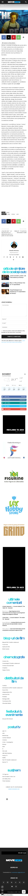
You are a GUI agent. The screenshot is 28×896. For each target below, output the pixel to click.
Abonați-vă (22, 409)
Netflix (4, 757)
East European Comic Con (8, 776)
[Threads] (14, 260)
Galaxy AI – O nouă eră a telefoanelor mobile (20, 231)
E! (2, 748)
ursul (18, 214)
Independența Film (7, 692)
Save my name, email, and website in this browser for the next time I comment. (13, 331)
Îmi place (23, 396)
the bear (13, 214)
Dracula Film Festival (7, 719)
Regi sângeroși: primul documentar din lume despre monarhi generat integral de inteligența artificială (13, 613)
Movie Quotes (5, 649)
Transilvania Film (6, 701)
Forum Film (5, 690)
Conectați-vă (22, 399)
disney (8, 214)
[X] (8, 37)
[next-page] (5, 297)
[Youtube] (23, 257)
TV (5, 5)
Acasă (2, 5)
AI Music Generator (6, 606)
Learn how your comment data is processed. (13, 341)
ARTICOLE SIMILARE (14, 268)
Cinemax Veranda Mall (8, 665)
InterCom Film (5, 694)
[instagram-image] (7, 799)
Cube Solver (5, 617)
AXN (3, 733)
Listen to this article (9, 43)
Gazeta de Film (6, 646)
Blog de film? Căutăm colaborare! (10, 642)
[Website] (20, 257)
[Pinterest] (13, 37)
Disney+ (7, 212)
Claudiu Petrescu (14, 250)
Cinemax (4, 740)
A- (2, 893)
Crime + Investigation (7, 742)
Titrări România (6, 781)
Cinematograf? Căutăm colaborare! (11, 663)
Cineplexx (4, 668)
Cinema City (5, 661)
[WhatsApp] (18, 37)
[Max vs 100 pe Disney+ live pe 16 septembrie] (5, 284)
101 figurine (5, 774)
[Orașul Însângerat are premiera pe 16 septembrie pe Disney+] (5, 291)
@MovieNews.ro (14, 789)
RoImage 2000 (5, 699)
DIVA (3, 746)
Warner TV (5, 762)
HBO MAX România (7, 753)
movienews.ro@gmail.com (18, 872)
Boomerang (5, 735)
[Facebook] (3, 37)
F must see (5, 644)
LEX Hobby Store (6, 778)
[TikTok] (14, 257)
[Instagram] (7, 257)
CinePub (4, 685)
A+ (2, 887)
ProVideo (4, 696)
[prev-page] (2, 297)
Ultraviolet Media (6, 703)
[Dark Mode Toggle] (24, 892)
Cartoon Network (6, 737)
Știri (3, 19)
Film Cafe (4, 751)
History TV (4, 755)
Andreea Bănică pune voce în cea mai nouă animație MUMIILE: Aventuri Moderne (13, 624)
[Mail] (11, 257)
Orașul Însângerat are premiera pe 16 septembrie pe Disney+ (17, 291)
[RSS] (11, 882)
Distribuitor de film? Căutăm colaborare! (12, 687)
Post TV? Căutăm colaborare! (9, 760)
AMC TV (4, 731)
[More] (23, 37)
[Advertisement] (14, 199)
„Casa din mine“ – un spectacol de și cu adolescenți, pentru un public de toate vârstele (7, 233)
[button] (2, 2)
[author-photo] (14, 248)
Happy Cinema (6, 670)
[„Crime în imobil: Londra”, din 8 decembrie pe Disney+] (5, 277)
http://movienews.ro (14, 252)
